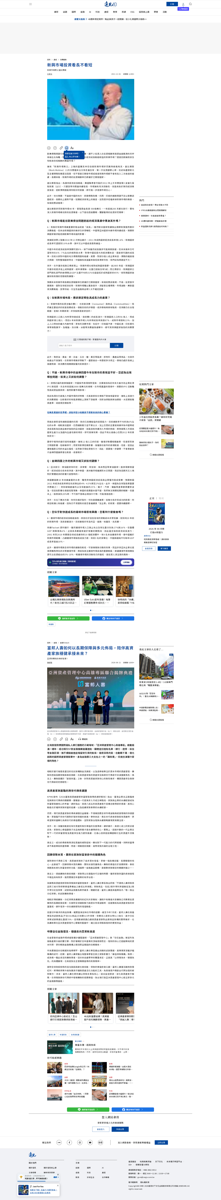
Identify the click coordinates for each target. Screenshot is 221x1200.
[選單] (30, 4)
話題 (65, 11)
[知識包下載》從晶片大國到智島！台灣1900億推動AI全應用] (24, 1190)
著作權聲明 (133, 1182)
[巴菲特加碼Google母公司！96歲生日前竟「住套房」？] (54, 1067)
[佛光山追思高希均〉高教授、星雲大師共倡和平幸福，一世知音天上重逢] (99, 1081)
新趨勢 (51, 624)
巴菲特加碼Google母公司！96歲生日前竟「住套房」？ (76, 1068)
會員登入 (101, 1129)
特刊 (161, 498)
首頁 (48, 59)
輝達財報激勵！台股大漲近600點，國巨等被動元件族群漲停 (120, 1068)
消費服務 (63, 59)
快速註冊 (120, 1129)
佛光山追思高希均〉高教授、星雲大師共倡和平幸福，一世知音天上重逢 (121, 1081)
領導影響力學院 (142, 1164)
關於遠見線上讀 (50, 1167)
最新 (56, 11)
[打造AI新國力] (156, 514)
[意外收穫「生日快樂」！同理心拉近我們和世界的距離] (54, 1095)
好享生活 (67, 1091)
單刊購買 (164, 548)
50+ (130, 1164)
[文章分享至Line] (49, 148)
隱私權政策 (144, 1182)
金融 (82, 11)
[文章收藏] (66, 148)
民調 (124, 11)
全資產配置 (75, 1034)
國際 (74, 11)
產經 (106, 11)
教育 (115, 11)
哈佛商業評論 (145, 1161)
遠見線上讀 (144, 11)
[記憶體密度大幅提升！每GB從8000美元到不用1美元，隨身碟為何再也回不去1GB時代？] (99, 1095)
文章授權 (32, 1172)
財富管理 (63, 1034)
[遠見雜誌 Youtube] (90, 1142)
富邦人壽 (52, 1034)
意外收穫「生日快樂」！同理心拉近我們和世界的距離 (76, 1095)
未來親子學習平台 (174, 1161)
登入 (67, 156)
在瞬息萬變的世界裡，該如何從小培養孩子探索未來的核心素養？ (78, 412)
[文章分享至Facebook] (55, 148)
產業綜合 (147, 536)
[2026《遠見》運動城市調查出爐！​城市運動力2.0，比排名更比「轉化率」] (54, 1081)
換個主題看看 (158, 455)
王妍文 (49, 74)
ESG (132, 11)
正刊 (151, 498)
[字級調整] (72, 148)
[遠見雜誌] (111, 4)
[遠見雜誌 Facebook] (69, 1142)
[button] (131, 587)
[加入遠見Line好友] (59, 1142)
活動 (165, 11)
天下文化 (159, 1161)
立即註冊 (161, 1142)
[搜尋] (190, 4)
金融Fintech (64, 643)
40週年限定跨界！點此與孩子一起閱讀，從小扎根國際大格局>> (117, 19)
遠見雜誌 (132, 1161)
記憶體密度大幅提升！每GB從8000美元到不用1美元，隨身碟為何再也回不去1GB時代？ (121, 1095)
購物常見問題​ (49, 1172)
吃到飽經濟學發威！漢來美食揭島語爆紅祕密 (156, 541)
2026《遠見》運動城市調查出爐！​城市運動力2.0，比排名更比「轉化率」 (76, 1081)
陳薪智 (49, 662)
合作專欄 (105, 1177)
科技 (98, 11)
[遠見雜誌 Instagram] (79, 1142)
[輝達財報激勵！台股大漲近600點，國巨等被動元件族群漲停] (99, 1067)
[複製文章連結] (61, 148)
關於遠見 (32, 1167)
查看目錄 (149, 548)
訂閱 (172, 4)
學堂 (156, 11)
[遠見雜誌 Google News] (100, 1142)
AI (90, 11)
